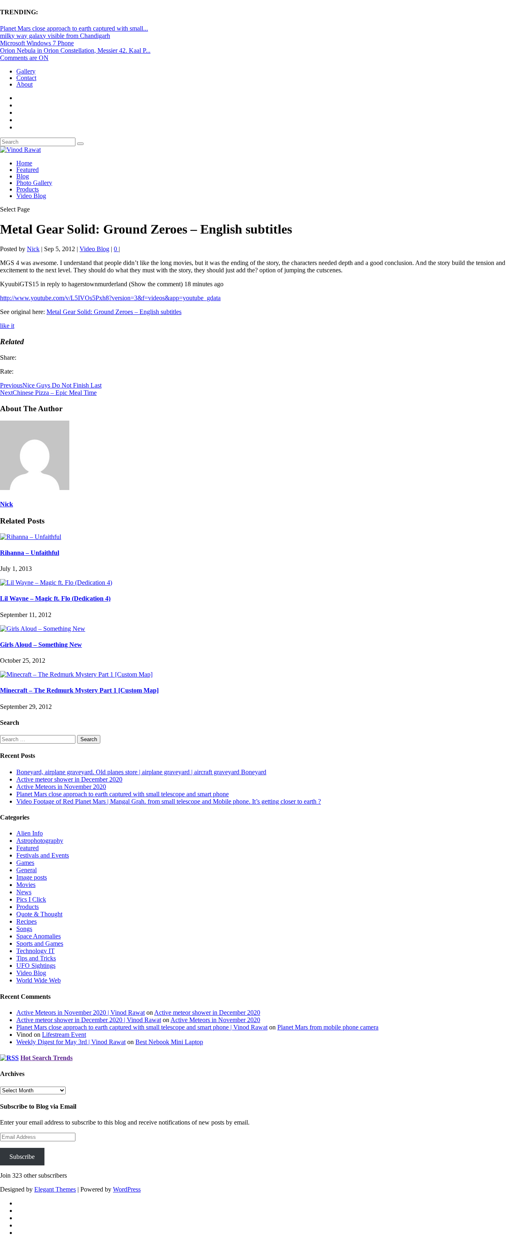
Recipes (26, 921)
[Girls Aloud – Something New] (42, 628)
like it (7, 325)
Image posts (31, 877)
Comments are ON (24, 57)
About (24, 84)
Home (24, 163)
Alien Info (29, 833)
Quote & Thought (39, 914)
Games (25, 862)
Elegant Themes (55, 1189)
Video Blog (31, 195)
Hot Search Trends (46, 1057)
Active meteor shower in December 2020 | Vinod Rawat (88, 1019)
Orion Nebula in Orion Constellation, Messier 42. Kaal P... (75, 50)
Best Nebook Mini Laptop (169, 1041)
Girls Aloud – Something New (41, 644)
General (26, 870)
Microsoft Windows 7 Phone (37, 43)
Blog (22, 176)
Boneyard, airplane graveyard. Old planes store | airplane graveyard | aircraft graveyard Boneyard (141, 772)
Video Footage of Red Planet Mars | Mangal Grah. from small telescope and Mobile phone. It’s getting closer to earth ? (168, 801)
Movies (25, 884)
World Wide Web (38, 980)
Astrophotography (39, 840)
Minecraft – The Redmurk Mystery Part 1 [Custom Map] (79, 690)
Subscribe (22, 1156)
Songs (24, 928)
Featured (27, 169)
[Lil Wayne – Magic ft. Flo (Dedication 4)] (56, 582)
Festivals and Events (42, 855)
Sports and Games (39, 943)
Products (27, 189)
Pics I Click (31, 899)
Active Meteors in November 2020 (61, 786)
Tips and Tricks (36, 958)
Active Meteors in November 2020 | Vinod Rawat (80, 1012)
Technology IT (35, 950)
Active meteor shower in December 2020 (69, 779)
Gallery (25, 71)
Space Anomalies (38, 936)
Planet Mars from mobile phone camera (327, 1027)
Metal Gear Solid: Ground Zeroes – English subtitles (113, 311)
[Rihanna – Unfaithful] (30, 536)
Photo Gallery (34, 182)
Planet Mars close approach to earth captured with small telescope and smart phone (122, 794)
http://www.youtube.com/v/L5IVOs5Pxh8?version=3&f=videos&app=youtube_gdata (110, 297)
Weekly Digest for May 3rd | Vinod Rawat (71, 1041)
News (23, 892)
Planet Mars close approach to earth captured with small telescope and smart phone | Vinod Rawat (142, 1027)
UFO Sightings (35, 965)
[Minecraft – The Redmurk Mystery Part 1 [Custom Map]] (76, 674)
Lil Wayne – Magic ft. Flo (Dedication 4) (55, 598)
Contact (26, 77)
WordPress (127, 1189)
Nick (33, 248)
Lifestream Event (64, 1034)
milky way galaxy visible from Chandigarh (55, 35)
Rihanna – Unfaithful (29, 552)
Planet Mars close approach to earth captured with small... (74, 28)
